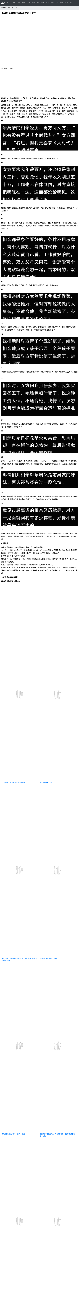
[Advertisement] (39, 597)
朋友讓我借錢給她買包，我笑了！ (12, 1134)
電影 (47, 3)
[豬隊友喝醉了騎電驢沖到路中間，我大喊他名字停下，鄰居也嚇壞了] (19, 956)
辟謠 (56, 3)
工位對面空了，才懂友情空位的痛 (12, 783)
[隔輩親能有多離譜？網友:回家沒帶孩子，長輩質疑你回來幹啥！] (58, 1131)
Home (9, 3)
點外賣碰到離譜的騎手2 (47, 958)
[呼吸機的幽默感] (58, 780)
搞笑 (71, 3)
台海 (33, 3)
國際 (14, 3)
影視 (42, 3)
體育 (23, 3)
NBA (28, 3)
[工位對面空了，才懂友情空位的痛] (19, 780)
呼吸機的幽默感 (44, 783)
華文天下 (10, 7)
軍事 (18, 3)
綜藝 (52, 3)
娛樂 (38, 3)
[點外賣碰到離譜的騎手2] (58, 956)
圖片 (66, 3)
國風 (61, 3)
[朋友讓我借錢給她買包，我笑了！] (19, 1131)
